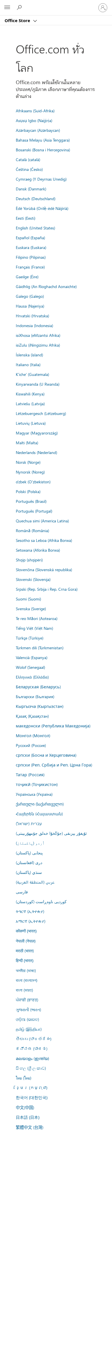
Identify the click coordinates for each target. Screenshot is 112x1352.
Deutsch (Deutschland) (35, 198)
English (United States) (35, 228)
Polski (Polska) (28, 491)
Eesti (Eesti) (25, 218)
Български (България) (35, 696)
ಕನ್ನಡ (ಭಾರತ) (31, 1048)
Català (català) (28, 159)
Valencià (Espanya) (31, 657)
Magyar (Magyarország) (37, 433)
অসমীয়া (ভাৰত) (26, 970)
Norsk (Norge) (28, 462)
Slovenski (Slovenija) (33, 579)
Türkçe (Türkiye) (29, 638)
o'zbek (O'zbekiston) (33, 481)
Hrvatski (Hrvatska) (32, 315)
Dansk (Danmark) (31, 189)
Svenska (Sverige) (31, 608)
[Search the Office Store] (20, 7)
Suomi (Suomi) (28, 599)
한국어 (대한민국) (31, 1097)
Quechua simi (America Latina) (42, 521)
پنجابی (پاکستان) (29, 852)
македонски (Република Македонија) (53, 726)
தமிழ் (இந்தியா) (29, 1029)
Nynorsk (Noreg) (30, 472)
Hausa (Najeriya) (30, 306)
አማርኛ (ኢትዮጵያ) (30, 921)
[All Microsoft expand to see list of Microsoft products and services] (7, 8)
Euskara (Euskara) (31, 247)
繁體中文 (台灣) (29, 1127)
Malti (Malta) (27, 442)
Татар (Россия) (30, 774)
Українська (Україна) (34, 794)
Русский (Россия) (31, 745)
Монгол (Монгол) (33, 735)
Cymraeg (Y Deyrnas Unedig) (41, 179)
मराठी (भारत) (25, 950)
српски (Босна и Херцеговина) (46, 755)
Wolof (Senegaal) (30, 667)
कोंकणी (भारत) (26, 931)
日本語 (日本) (27, 1117)
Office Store (18, 20)
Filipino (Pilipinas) (31, 257)
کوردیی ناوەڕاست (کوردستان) (41, 901)
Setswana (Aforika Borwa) (38, 550)
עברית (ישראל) (29, 823)
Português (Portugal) (34, 511)
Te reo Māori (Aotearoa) (36, 618)
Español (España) (30, 237)
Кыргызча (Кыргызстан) (39, 706)
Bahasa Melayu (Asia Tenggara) (43, 140)
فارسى (22, 892)
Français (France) (30, 267)
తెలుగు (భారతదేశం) (33, 1039)
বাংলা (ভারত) (24, 990)
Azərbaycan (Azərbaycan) (38, 130)
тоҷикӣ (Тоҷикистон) (37, 784)
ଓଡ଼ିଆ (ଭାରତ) (27, 1019)
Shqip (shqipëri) (29, 560)
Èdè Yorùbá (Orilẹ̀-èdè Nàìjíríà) (42, 208)
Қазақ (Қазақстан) (32, 716)
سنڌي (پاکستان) (29, 872)
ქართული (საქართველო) (40, 804)
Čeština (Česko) (29, 169)
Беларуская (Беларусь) (38, 686)
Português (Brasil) (31, 501)
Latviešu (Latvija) (30, 403)
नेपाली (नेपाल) (26, 941)
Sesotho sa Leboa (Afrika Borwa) (44, 540)
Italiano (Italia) (28, 364)
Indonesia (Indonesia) (34, 325)
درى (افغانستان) (29, 862)
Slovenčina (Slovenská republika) (44, 569)
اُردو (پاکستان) (30, 843)
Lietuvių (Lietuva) (31, 423)
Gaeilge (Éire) (27, 276)
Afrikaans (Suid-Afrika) (35, 110)
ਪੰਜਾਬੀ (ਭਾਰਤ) (27, 1000)
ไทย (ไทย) (23, 1078)
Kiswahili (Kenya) (30, 394)
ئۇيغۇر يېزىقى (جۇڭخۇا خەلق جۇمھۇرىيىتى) (51, 833)
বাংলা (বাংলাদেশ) (26, 980)
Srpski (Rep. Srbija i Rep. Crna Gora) (47, 589)
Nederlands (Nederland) (36, 452)
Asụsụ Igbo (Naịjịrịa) (34, 120)
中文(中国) (25, 1107)
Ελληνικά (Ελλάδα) (32, 677)
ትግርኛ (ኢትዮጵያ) (30, 911)
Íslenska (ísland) (29, 355)
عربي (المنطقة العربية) (35, 882)
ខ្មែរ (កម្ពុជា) (31, 1087)
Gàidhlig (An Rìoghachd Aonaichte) (46, 286)
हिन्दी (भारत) (24, 960)
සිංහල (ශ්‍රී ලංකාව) (31, 1068)
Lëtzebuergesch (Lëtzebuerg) (41, 413)
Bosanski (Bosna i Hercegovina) (43, 149)
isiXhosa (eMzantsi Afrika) (38, 335)
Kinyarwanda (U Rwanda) (37, 384)
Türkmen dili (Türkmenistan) (39, 647)
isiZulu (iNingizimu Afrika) (38, 345)
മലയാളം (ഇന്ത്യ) (32, 1058)
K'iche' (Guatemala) (32, 374)
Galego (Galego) (30, 296)
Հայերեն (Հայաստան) (39, 813)
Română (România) (32, 530)
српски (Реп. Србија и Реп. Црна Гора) (54, 765)
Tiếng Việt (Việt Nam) (34, 628)
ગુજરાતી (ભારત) (28, 1009)
